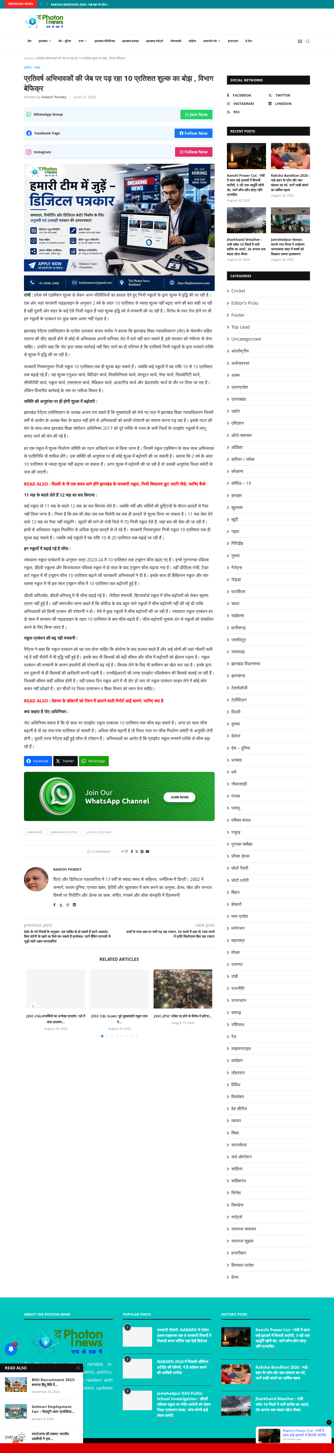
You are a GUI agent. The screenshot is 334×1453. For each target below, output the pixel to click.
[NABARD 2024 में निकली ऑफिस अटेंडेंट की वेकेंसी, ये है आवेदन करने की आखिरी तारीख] (137, 1368)
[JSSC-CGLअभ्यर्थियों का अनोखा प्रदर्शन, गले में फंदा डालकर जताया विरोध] (55, 989)
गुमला (235, 555)
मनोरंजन (238, 928)
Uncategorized (246, 339)
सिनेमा (236, 1193)
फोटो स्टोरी (240, 880)
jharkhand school (64, 832)
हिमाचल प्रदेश (242, 1265)
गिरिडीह (237, 543)
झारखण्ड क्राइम (130, 41)
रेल (233, 1036)
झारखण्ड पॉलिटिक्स (105, 41)
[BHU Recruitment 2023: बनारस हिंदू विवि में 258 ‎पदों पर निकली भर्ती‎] (16, 1384)
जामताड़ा (238, 651)
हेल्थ (234, 1277)
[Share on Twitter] (136, 851)
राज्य (81, 41)
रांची (234, 976)
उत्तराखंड (238, 399)
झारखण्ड (43, 41)
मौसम (235, 952)
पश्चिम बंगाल (241, 820)
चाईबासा (237, 615)
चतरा (235, 603)
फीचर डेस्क (240, 856)
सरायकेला (239, 1145)
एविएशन (237, 423)
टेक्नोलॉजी (239, 688)
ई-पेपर (248, 41)
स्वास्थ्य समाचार (243, 1229)
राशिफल (237, 1024)
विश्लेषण (237, 1096)
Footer (238, 315)
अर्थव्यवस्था (240, 363)
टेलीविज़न (238, 700)
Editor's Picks (244, 303)
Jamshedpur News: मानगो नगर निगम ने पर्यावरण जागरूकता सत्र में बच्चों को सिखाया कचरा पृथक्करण (288, 246)
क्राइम (236, 495)
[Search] (307, 41)
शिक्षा (235, 1133)
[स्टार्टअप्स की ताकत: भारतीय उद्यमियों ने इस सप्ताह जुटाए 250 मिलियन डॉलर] (16, 1438)
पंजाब (235, 796)
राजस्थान (238, 1000)
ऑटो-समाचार (241, 435)
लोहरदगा (238, 1073)
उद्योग (235, 411)
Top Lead (240, 327)
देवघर (235, 736)
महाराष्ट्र (238, 940)
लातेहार (237, 1060)
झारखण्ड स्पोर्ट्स (154, 41)
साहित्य (192, 41)
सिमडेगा (237, 1205)
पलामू (235, 808)
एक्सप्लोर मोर (210, 41)
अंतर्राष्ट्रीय (240, 351)
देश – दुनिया (64, 41)
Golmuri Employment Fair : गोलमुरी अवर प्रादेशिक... (53, 1409)
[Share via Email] (147, 851)
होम (29, 41)
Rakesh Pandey (54, 97)
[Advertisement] (119, 1101)
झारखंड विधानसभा (245, 663)
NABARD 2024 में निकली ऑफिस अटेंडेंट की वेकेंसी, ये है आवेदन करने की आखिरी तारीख (182, 1367)
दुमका (235, 724)
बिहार (235, 892)
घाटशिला (238, 591)
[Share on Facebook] (132, 851)
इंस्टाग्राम (233, 41)
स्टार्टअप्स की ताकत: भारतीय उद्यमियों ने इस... (50, 1436)
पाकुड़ (235, 832)
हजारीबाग (238, 1253)
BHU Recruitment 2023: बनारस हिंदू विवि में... (53, 1382)
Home (28, 58)
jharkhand (35, 832)
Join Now (199, 114)
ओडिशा (237, 447)
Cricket (238, 291)
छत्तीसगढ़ (238, 628)
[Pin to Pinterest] (142, 851)
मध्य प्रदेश (239, 916)
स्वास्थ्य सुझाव (242, 1241)
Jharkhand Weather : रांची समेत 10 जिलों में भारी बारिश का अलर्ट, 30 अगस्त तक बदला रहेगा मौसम (246, 246)
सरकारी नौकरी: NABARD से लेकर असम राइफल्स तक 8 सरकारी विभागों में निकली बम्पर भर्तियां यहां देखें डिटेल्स (184, 1335)
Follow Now (196, 133)
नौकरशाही (175, 41)
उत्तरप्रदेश (239, 387)
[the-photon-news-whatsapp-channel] (119, 776)
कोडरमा (237, 471)
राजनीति (237, 988)
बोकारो (236, 904)
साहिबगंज (238, 1181)
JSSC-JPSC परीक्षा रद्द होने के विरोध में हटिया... (183, 1016)
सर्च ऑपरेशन (241, 1157)
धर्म (233, 772)
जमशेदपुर (238, 640)
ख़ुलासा (237, 507)
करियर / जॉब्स (242, 459)
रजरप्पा (237, 964)
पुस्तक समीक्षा (241, 844)
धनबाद (236, 760)
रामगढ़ (236, 1012)
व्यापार (236, 1120)
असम (235, 375)
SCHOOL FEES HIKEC (99, 832)
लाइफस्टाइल (241, 1048)
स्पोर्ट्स (236, 1217)
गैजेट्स (236, 567)
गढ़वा (235, 531)
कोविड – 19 (241, 483)
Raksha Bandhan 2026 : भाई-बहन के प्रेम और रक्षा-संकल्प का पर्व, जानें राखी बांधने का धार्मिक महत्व (290, 182)
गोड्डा (236, 579)
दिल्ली (235, 712)
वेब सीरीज (239, 1108)
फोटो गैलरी (239, 868)
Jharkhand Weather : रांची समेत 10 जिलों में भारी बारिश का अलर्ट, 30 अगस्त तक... (100, 4)
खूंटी (234, 519)
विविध (235, 1084)
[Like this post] (126, 851)
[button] (41, 4)
